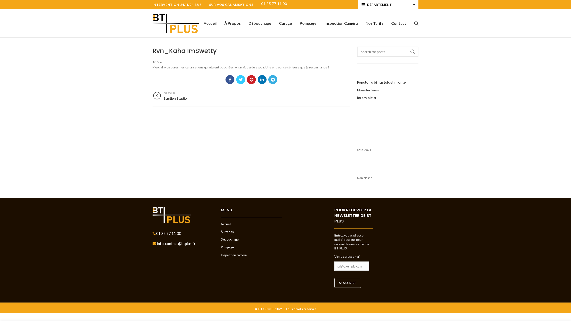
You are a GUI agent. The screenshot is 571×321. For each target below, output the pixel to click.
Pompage (227, 247)
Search (412, 52)
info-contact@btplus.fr (176, 243)
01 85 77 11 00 (168, 233)
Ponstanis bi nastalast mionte (381, 82)
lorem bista (366, 98)
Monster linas (368, 90)
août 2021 (364, 150)
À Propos (227, 232)
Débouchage (230, 239)
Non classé (364, 178)
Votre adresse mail (348, 256)
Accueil (226, 224)
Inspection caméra (234, 255)
